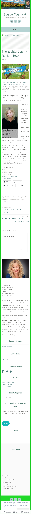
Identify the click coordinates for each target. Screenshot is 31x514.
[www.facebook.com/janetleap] (12, 21)
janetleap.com (7, 179)
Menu (16, 29)
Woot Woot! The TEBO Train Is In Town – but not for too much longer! (15, 219)
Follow (6, 423)
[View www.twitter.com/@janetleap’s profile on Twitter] (7, 371)
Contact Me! (5, 359)
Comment (21, 249)
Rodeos (23, 82)
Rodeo (22, 199)
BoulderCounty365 (15, 14)
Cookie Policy (5, 507)
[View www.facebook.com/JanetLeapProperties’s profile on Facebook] (3, 371)
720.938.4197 (5, 484)
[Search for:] (15, 436)
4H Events (16, 84)
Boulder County (17, 197)
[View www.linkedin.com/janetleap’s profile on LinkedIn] (11, 371)
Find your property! (7, 346)
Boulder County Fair (9, 82)
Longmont (17, 199)
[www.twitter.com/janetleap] (19, 21)
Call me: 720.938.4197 (8, 387)
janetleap (4, 59)
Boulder (10, 197)
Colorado (11, 199)
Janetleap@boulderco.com (11, 176)
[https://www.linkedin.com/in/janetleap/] (15, 21)
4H (7, 197)
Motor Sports (22, 84)
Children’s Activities (7, 84)
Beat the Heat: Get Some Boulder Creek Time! (12, 210)
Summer (4, 201)
